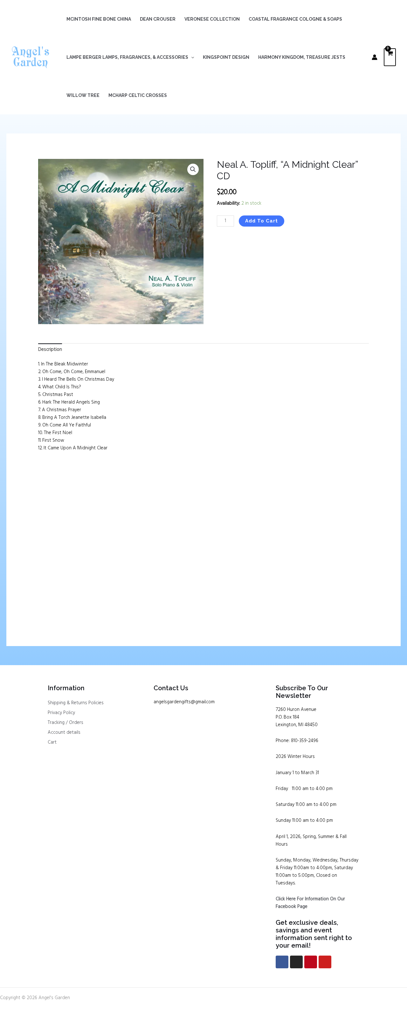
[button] (191, 57)
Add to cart (261, 221)
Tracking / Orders (65, 722)
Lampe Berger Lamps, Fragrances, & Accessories (127, 57)
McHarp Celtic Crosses (137, 95)
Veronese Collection (212, 19)
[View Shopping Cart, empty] (390, 57)
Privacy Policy (61, 713)
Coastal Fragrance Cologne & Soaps (295, 19)
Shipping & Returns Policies (76, 703)
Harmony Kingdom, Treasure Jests (301, 57)
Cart (52, 742)
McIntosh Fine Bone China (98, 19)
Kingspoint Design (226, 57)
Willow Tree (83, 95)
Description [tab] (50, 349)
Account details (64, 732)
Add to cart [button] (61, 600)
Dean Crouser (158, 19)
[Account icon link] (374, 57)
